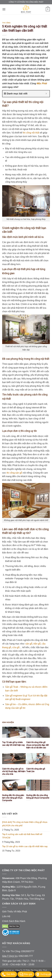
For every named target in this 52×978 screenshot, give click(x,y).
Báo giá (28, 974)
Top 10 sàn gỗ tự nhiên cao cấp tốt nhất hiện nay (25, 846)
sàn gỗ (28, 643)
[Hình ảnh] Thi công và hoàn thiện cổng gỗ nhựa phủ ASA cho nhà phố (24, 824)
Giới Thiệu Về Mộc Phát (14, 911)
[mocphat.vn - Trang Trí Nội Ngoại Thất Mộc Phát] (26, 9)
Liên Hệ (6, 916)
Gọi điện (10, 974)
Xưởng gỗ (45, 974)
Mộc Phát (42, 83)
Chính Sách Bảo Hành (13, 921)
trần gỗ (37, 643)
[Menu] (4, 9)
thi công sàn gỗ (14, 473)
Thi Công (6, 23)
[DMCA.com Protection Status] (11, 926)
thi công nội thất (31, 132)
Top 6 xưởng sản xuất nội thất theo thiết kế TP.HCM (22, 836)
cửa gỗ (15, 647)
